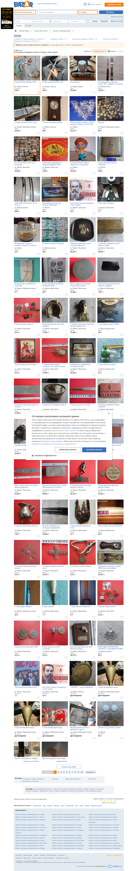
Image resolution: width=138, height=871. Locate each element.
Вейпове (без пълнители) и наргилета (73, 791)
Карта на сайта (37, 858)
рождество (56, 805)
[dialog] (69, 435)
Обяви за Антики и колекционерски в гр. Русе (102, 814)
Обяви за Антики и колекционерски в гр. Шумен (66, 819)
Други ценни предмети (73, 779)
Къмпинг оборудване (32, 791)
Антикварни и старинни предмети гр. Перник (29, 39)
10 (82, 772)
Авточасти (61, 855)
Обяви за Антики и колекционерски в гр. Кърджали (104, 843)
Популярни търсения (62, 858)
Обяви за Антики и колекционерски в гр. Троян (103, 840)
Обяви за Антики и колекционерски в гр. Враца (103, 835)
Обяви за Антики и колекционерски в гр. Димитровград (105, 845)
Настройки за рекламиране (52, 441)
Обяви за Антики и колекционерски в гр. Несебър (67, 843)
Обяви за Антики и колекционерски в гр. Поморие (67, 848)
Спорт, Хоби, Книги (41, 31)
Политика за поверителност (65, 444)
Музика (86, 789)
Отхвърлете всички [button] (67, 450)
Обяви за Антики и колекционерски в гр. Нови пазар (68, 840)
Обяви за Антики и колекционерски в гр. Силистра (30, 827)
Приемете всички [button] (94, 450)
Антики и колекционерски (62, 31)
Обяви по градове (48, 858)
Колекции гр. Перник (59, 39)
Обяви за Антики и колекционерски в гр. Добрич (30, 838)
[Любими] (85, 4)
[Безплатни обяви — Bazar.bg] (23, 4)
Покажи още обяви (69, 767)
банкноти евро (70, 805)
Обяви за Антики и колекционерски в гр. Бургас (29, 817)
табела (62, 805)
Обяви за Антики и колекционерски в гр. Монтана (104, 830)
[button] (44, 455)
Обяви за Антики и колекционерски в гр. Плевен (30, 825)
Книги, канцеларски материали (42, 789)
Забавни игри (44, 791)
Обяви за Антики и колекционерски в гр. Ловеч (29, 845)
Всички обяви (24, 31)
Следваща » (90, 772)
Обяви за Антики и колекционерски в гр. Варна (66, 814)
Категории (17, 36)
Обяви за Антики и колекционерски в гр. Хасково (103, 827)
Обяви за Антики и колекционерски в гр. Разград (67, 825)
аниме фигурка (37, 805)
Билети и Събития (54, 791)
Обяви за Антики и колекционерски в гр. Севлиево (104, 825)
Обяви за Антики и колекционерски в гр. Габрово (67, 835)
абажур (82, 805)
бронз (76, 805)
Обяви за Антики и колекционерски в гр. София (29, 814)
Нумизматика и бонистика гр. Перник (26, 41)
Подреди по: (88, 51)
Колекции (55, 779)
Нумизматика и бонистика (30, 781)
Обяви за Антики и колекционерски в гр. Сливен (66, 827)
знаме (44, 805)
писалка (87, 805)
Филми (65, 789)
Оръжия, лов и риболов (96, 789)
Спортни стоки (57, 789)
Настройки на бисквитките (42, 444)
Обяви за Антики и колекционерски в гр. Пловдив (30, 819)
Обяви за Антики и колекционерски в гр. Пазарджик (67, 830)
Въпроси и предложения (114, 855)
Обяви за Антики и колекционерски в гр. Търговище (31, 835)
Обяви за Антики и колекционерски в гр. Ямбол (103, 838)
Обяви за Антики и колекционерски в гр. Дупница (67, 838)
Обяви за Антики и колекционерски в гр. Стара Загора (68, 817)
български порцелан (96, 805)
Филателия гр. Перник (111, 39)
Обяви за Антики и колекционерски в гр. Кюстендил (31, 843)
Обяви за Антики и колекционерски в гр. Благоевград (68, 845)
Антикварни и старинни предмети (33, 779)
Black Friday (27, 858)
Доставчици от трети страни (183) (66, 430)
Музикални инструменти (75, 789)
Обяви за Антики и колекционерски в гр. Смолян (30, 840)
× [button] (108, 413)
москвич (49, 805)
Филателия (92, 779)
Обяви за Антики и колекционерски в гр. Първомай (104, 848)
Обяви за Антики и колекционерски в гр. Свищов (30, 848)
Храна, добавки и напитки (93, 791)
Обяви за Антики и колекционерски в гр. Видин (103, 817)
